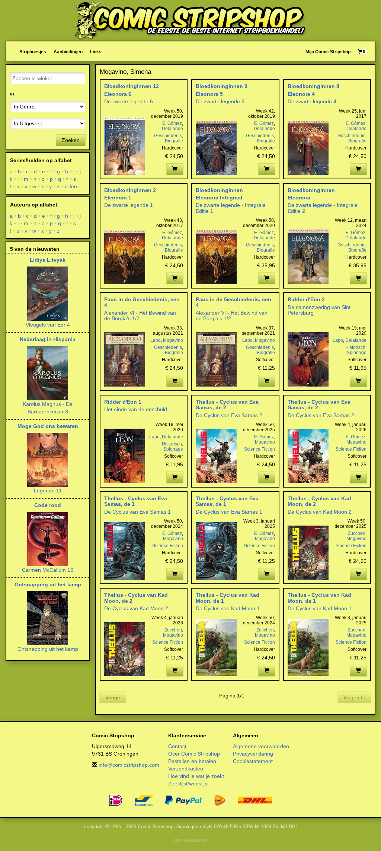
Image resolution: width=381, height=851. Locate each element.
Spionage (356, 352)
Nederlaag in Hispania (48, 339)
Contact (177, 746)
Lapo (155, 340)
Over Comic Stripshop (194, 754)
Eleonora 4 (301, 94)
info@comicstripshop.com (129, 765)
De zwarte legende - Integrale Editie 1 (231, 208)
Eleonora (299, 198)
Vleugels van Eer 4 (48, 325)
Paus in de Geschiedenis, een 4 (142, 302)
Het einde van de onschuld (135, 409)
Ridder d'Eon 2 (306, 299)
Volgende (354, 697)
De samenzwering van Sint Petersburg (319, 310)
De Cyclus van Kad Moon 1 (228, 608)
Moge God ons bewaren (47, 426)
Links (96, 51)
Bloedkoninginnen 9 (221, 86)
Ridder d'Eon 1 (122, 402)
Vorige (112, 697)
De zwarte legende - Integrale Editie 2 (323, 208)
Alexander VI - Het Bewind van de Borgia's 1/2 (140, 315)
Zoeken (71, 140)
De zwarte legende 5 (220, 101)
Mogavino (173, 340)
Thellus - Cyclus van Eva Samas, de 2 (227, 404)
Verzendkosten (185, 769)
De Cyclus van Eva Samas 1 (137, 512)
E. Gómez (172, 123)
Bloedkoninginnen (219, 190)
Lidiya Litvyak (47, 260)
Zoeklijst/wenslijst (188, 784)
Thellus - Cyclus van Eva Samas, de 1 (135, 501)
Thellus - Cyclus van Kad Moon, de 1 (227, 597)
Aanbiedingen (68, 51)
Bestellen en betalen (192, 761)
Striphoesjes (32, 51)
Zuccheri (356, 533)
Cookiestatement (253, 761)
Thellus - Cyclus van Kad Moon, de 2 (319, 501)
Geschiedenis (168, 135)
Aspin (206, 840)
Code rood (47, 505)
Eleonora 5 (209, 94)
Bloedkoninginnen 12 (131, 86)
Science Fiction (259, 449)
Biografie (174, 141)
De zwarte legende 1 (128, 205)
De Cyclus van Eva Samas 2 (229, 415)
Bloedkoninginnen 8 (313, 86)
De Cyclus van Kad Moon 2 (320, 512)
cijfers (72, 186)
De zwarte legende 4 (312, 101)
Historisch (355, 347)
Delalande (172, 128)
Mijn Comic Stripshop (327, 51)
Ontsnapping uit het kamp (48, 584)
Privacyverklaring (253, 754)
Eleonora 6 (117, 94)
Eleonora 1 (117, 198)
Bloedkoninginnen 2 (130, 190)
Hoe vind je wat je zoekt (196, 776)
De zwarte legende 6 (128, 101)
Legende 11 (48, 491)
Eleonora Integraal (219, 198)
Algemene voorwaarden (261, 746)
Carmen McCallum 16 (47, 570)
